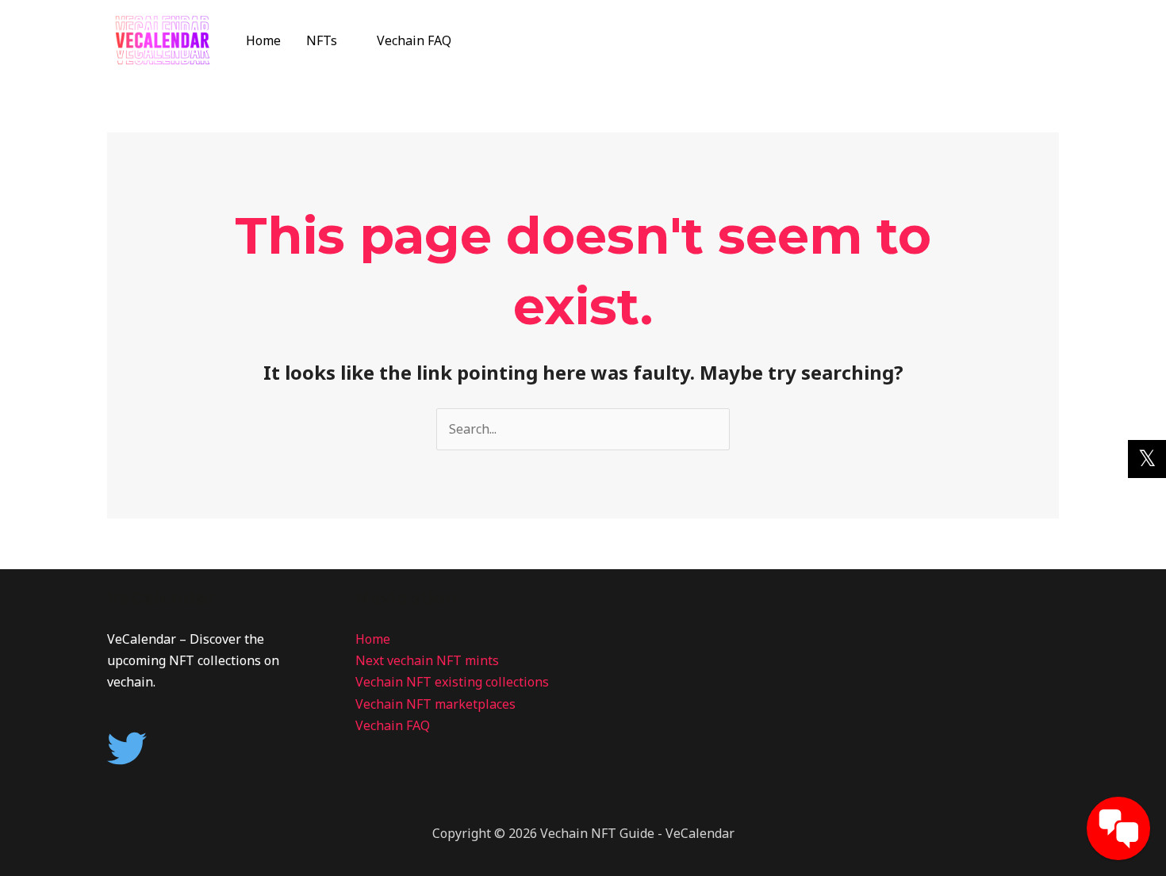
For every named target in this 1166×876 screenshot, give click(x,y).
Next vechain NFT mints (427, 660)
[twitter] (133, 748)
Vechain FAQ (414, 40)
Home (263, 40)
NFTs (321, 40)
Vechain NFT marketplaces (435, 704)
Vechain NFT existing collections (452, 681)
